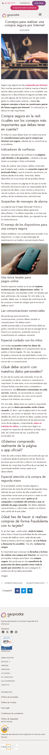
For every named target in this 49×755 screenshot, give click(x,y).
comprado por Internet (36, 85)
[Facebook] (3, 632)
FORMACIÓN (5, 669)
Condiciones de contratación (12, 713)
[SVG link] (9, 746)
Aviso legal (5, 708)
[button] (40, 14)
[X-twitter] (7, 632)
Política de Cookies (8, 702)
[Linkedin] (11, 632)
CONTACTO (25, 3)
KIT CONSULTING (7, 677)
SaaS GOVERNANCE (8, 681)
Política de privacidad (9, 697)
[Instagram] (16, 632)
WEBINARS (4, 665)
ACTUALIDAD (5, 673)
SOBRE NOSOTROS (7, 658)
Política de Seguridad (9, 719)
